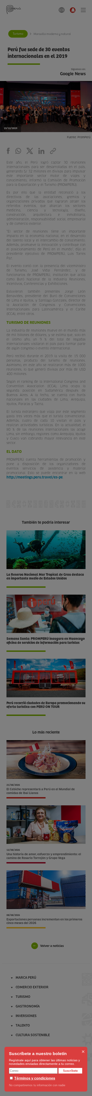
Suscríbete (70, 1070)
